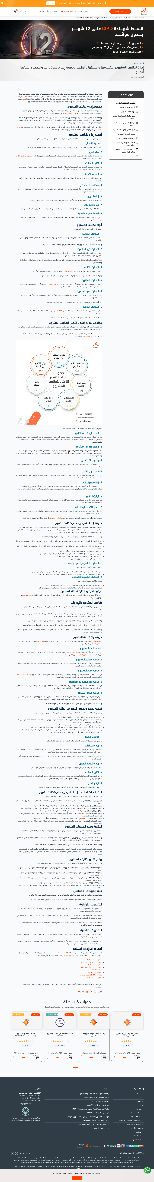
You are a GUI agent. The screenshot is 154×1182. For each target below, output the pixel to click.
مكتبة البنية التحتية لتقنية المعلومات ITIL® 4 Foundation (90, 1109)
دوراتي (25, 11)
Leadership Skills (18, 1158)
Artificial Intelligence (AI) (77, 1162)
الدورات (106, 1089)
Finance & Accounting (93, 1162)
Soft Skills (41, 1160)
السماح (77, 1178)
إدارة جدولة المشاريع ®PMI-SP (99, 1101)
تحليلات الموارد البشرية (101, 1128)
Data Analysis (29, 1158)
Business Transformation (125, 1162)
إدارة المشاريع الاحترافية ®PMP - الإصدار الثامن (94, 1094)
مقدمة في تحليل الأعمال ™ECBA (98, 1105)
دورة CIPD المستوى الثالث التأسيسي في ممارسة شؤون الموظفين (88, 1117)
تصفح (24, 1057)
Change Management (36, 1162)
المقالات (41, 11)
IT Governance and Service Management (122, 1160)
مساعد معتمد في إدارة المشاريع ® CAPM (96, 1097)
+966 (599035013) (29, 1100)
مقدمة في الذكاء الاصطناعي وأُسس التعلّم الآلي (93, 1124)
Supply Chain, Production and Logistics (58, 1160)
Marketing (113, 1162)
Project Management (77, 1160)
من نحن (33, 11)
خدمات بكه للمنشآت (52, 11)
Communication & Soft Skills (29, 1160)
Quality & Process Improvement (63, 1158)
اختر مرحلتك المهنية (83, 11)
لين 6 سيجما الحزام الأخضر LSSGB (98, 1113)
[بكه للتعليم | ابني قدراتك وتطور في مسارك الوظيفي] (144, 11)
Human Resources (91, 1160)
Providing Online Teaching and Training (56, 1162)
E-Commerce (47, 1158)
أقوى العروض (68, 11)
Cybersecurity (105, 1162)
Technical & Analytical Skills (82, 1158)
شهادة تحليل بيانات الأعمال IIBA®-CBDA (96, 1121)
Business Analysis (103, 1160)
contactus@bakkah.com (29, 1098)
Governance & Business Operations (116, 1158)
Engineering (39, 1158)
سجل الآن (51, 3)
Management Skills (98, 1158)
